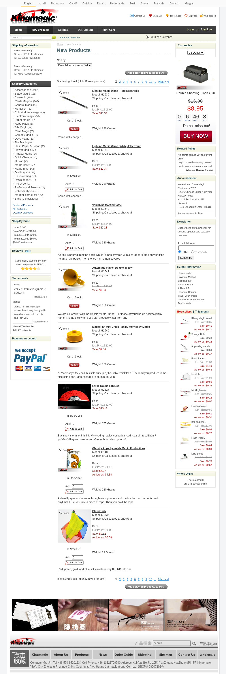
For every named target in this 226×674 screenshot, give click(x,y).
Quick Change (23, 157)
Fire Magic (21, 142)
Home (18, 29)
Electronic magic (25, 116)
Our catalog (210, 15)
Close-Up (20, 97)
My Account (85, 29)
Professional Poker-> (27, 187)
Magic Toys (21, 168)
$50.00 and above (22, 242)
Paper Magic (22, 120)
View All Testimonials (24, 326)
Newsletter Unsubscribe (191, 299)
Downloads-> (23, 180)
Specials (63, 29)
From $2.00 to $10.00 (24, 231)
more (28, 250)
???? (209, 644)
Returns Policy (186, 284)
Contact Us (139, 15)
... (155, 81)
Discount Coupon (187, 292)
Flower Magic (23, 150)
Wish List (157, 15)
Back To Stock (23, 198)
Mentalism (21, 108)
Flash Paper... (198, 358)
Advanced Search (69, 37)
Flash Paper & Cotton (27, 146)
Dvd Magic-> (22, 172)
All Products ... (20, 209)
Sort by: (61, 60)
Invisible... (196, 374)
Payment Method (187, 277)
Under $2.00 (19, 227)
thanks (16, 301)
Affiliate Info (184, 288)
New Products (40, 29)
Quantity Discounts (23, 212)
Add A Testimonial (22, 330)
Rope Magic (22, 123)
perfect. (17, 284)
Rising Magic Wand (201, 318)
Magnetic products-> (27, 195)
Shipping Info (185, 280)
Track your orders (188, 295)
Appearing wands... (201, 346)
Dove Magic (22, 138)
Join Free (206, 29)
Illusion (19, 161)
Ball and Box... (199, 422)
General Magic (23, 105)
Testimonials (184, 303)
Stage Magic (22, 93)
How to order (185, 273)
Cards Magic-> (23, 101)
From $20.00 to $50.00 (25, 238)
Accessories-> (23, 90)
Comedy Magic (24, 135)
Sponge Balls (198, 334)
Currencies (185, 45)
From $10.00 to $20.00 (25, 235)
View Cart (108, 29)
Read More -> (40, 297)
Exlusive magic (24, 176)
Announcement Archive (190, 213)
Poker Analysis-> (25, 191)
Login (190, 29)
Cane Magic (22, 131)
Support (192, 15)
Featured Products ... (24, 205)
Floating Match (199, 406)
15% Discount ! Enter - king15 (195, 207)
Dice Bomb (197, 453)
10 (150, 81)
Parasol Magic (23, 153)
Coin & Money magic (27, 112)
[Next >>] (163, 81)
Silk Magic (21, 127)
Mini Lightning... (199, 390)
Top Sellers (175, 15)
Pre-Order (21, 183)
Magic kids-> (22, 165)
